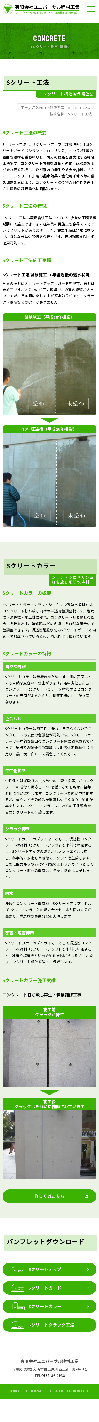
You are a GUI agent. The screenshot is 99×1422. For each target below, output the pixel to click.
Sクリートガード (45, 1287)
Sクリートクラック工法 (52, 1324)
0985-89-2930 (53, 1375)
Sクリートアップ (45, 1269)
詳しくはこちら (49, 1196)
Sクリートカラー (45, 1306)
